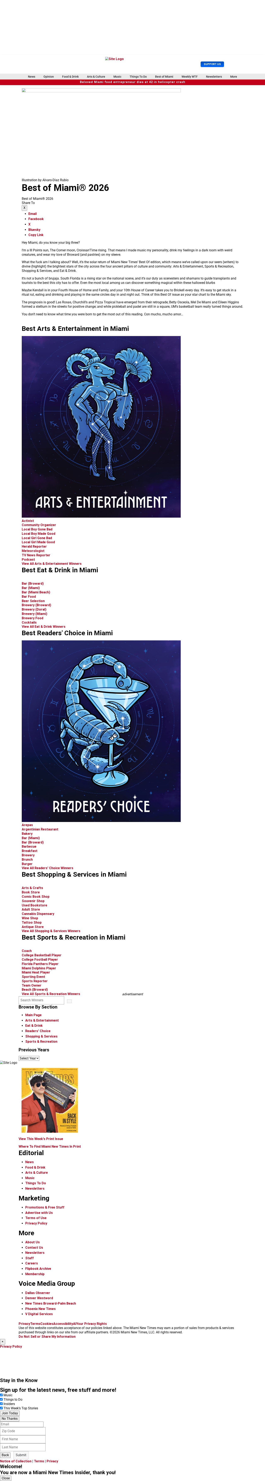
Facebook (36, 219)
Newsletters (214, 76)
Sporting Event (33, 977)
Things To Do (138, 76)
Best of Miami (164, 76)
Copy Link (35, 235)
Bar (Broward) (33, 584)
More (233, 76)
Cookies (46, 1324)
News (31, 76)
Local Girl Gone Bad (37, 538)
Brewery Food (32, 618)
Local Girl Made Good (38, 542)
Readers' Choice (38, 1031)
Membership (35, 1274)
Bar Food (29, 597)
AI (74, 1324)
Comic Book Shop (35, 897)
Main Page (33, 1015)
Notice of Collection (15, 1461)
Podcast (28, 560)
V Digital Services (39, 1314)
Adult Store (31, 909)
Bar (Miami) (31, 588)
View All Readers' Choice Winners (47, 868)
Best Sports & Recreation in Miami (73, 937)
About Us (32, 1242)
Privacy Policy (36, 1223)
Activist (28, 521)
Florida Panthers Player (40, 964)
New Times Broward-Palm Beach (50, 1303)
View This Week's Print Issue (41, 1139)
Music (117, 76)
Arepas (27, 825)
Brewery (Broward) (36, 605)
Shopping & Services (41, 1036)
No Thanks (10, 1419)
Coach (27, 951)
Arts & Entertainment (42, 1020)
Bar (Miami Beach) (36, 592)
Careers (31, 1263)
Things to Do (13, 1399)
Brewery (28, 855)
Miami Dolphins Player (39, 968)
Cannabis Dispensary (38, 914)
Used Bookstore (34, 905)
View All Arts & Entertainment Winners (52, 564)
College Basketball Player (41, 955)
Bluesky (34, 230)
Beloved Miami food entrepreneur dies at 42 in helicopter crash (132, 82)
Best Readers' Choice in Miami (67, 633)
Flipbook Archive (38, 1269)
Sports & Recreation (41, 1042)
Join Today (10, 1413)
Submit (21, 1455)
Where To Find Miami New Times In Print (50, 1146)
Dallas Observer (37, 1293)
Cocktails (29, 622)
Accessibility (63, 1324)
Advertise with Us (39, 1213)
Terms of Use (36, 1218)
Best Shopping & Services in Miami (74, 874)
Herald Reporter (34, 546)
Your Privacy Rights (91, 1324)
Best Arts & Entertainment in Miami (75, 329)
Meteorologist (33, 551)
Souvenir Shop (33, 901)
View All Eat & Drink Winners (43, 627)
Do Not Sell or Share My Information (47, 1337)
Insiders (9, 1404)
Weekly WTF (190, 76)
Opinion (48, 76)
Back (5, 1455)
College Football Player (40, 960)
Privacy (24, 1324)
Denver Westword (39, 1298)
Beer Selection (33, 601)
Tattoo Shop (32, 922)
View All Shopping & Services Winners (51, 931)
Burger (27, 864)
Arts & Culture (96, 76)
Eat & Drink (34, 1026)
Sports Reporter (35, 981)
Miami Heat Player (36, 972)
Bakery (27, 834)
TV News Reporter (36, 555)
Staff (29, 1258)
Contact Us (34, 1248)
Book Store (31, 892)
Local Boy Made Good (38, 534)
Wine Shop (30, 918)
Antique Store (33, 927)
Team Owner (31, 985)
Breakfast (29, 851)
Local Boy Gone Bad (37, 529)
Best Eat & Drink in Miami (60, 570)
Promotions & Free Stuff (44, 1207)
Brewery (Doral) (34, 609)
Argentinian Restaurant (40, 829)
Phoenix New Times (40, 1309)
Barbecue (29, 846)
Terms (35, 1324)
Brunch (27, 860)
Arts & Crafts (33, 888)
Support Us (212, 64)
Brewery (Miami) (34, 614)
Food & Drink (70, 76)
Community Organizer (39, 525)
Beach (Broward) (35, 990)
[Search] (69, 1001)
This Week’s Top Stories (21, 1408)
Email (32, 214)
